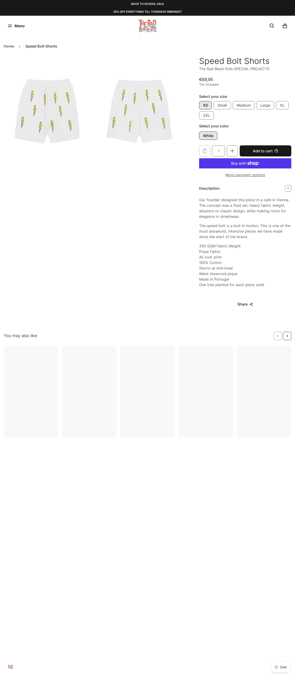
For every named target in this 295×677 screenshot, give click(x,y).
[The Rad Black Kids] (147, 25)
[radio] (205, 105)
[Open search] (271, 25)
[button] (278, 336)
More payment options (245, 175)
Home (9, 46)
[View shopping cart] (284, 25)
